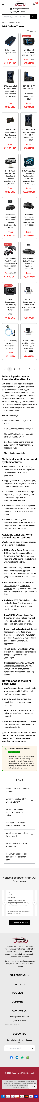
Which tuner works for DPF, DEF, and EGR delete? (15, 812)
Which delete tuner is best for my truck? (17, 834)
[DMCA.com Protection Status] (27, 1057)
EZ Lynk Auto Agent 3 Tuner (10, 51)
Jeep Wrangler (19, 635)
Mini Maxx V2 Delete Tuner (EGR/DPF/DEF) (28, 52)
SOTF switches (15, 669)
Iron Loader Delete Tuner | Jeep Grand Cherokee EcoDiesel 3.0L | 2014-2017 (10, 221)
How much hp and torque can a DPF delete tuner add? (16, 857)
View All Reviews (19, 922)
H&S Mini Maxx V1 (26, 568)
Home (4, 22)
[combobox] (19, 17)
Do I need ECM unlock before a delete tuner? (15, 824)
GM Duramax (10, 585)
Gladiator (31, 635)
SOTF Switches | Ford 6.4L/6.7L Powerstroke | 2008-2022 (10, 344)
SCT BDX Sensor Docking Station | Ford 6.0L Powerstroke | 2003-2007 (28, 305)
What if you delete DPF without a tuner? (16, 800)
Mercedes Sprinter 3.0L (18, 641)
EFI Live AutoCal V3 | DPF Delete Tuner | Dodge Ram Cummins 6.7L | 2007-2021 (10, 91)
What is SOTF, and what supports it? (16, 845)
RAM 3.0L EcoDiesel (27, 638)
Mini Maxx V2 (10, 568)
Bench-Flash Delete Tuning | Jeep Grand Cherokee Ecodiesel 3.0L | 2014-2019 (10, 177)
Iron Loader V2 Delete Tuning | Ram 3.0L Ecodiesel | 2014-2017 (29, 263)
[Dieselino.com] (19, 3)
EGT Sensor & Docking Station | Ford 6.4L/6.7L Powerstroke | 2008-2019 (28, 346)
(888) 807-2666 (19, 1020)
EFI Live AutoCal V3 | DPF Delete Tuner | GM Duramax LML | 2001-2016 (28, 135)
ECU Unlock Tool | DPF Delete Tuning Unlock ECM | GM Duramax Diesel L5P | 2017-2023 (28, 177)
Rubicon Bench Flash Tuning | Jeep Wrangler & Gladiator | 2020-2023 (10, 263)
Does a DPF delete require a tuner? (17, 790)
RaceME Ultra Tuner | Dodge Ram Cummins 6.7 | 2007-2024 (10, 133)
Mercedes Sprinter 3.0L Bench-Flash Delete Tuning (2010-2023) (28, 220)
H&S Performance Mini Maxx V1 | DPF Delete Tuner (10, 305)
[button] (35, 903)
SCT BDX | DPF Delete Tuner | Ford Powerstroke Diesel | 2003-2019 (29, 92)
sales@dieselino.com (19, 1017)
